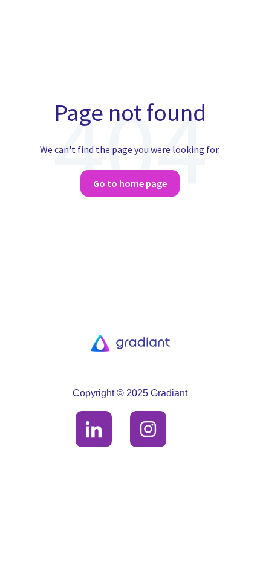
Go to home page (130, 183)
